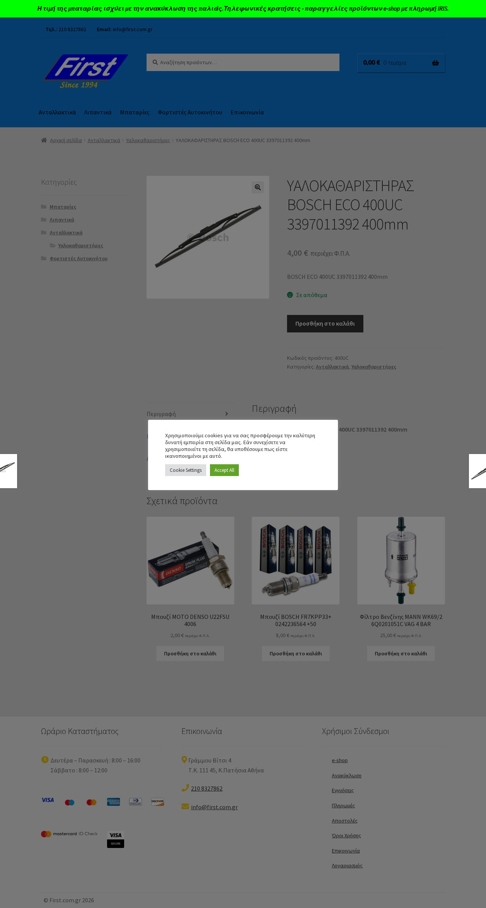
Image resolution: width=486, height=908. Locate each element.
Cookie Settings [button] (186, 470)
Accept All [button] (224, 470)
